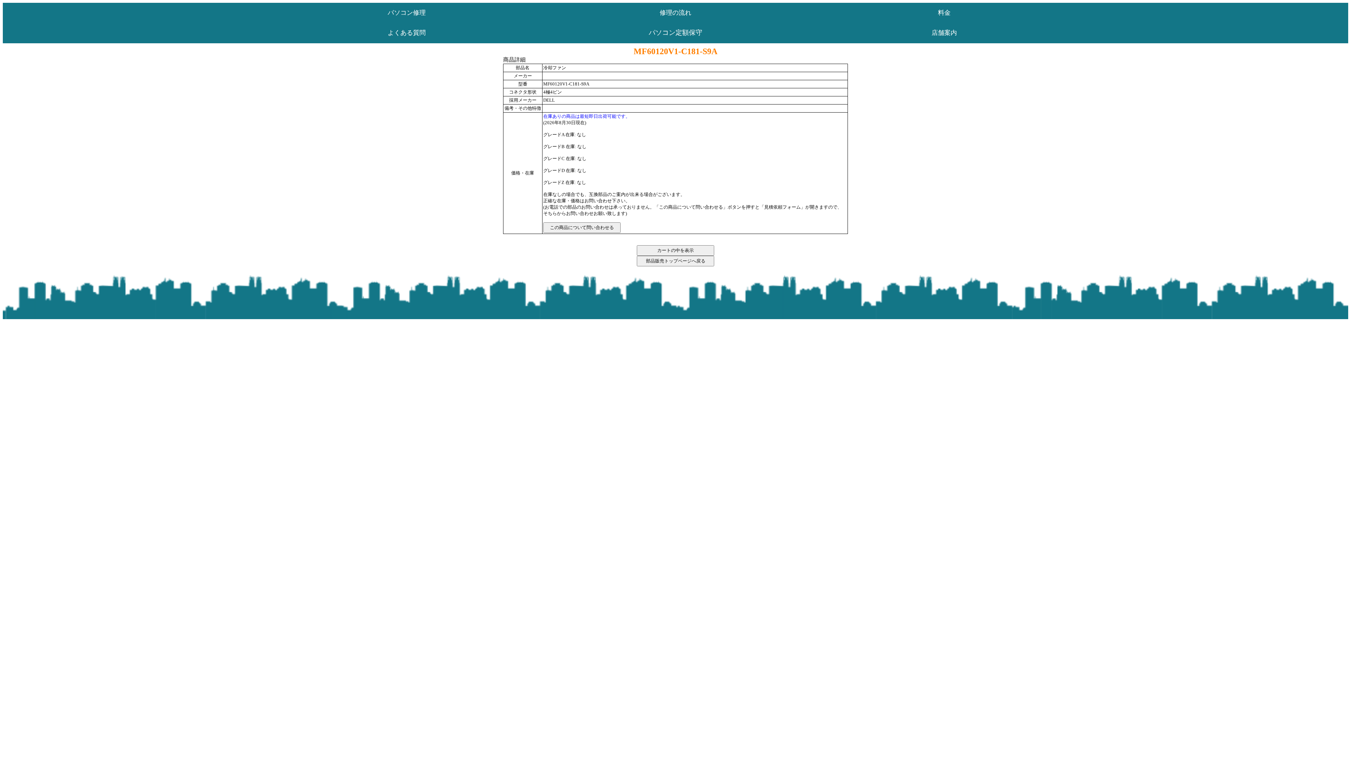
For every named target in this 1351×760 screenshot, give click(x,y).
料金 (944, 12)
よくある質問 (407, 32)
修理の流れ (675, 12)
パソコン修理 (407, 12)
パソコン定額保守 (675, 32)
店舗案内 (944, 32)
